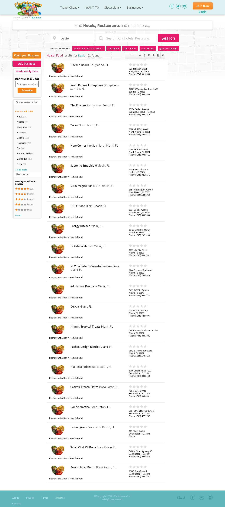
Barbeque (22, 158)
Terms (44, 497)
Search (168, 38)
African (21, 121)
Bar (19, 148)
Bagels (21, 137)
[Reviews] (153, 55)
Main (16, 17)
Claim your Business (27, 55)
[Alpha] (158, 55)
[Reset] (162, 55)
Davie (25, 17)
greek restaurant (168, 48)
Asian (20, 132)
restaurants (130, 48)
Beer (20, 164)
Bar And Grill (23, 153)
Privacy (30, 497)
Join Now (203, 6)
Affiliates (60, 497)
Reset (18, 215)
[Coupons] (144, 55)
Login (203, 12)
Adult (20, 116)
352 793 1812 (148, 48)
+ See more (21, 169)
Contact (16, 503)
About (15, 497)
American (22, 127)
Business (36, 17)
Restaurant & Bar (24, 111)
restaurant (113, 48)
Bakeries (22, 142)
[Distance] (149, 55)
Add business (26, 63)
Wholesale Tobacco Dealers (88, 48)
